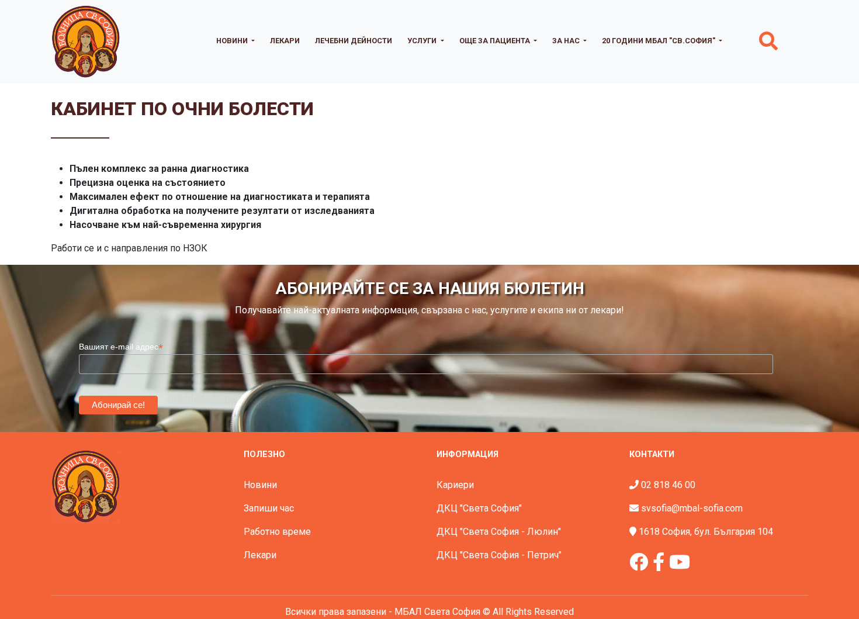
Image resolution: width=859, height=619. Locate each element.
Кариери (455, 484)
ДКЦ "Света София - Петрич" (499, 555)
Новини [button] (233, 40)
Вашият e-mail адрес (121, 346)
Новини (260, 484)
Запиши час (269, 508)
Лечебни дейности (353, 40)
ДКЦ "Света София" (479, 508)
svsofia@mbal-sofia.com (692, 508)
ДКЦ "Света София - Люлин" (499, 531)
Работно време (277, 531)
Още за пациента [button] (495, 40)
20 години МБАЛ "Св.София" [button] (659, 40)
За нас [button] (566, 40)
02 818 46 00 (668, 484)
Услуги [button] (422, 40)
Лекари (285, 40)
